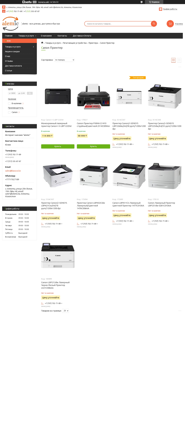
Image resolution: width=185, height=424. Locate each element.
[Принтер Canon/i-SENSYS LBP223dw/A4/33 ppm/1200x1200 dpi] (164, 96)
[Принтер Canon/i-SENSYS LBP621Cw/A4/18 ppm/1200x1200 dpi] (57, 176)
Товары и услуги (26, 36)
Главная (8, 36)
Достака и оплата (13, 66)
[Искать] (154, 24)
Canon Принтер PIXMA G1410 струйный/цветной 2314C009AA (93, 124)
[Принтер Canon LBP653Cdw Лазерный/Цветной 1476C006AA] (93, 176)
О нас (7, 56)
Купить (57, 146)
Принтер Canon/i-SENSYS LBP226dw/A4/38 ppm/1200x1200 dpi (129, 126)
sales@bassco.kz (13, 171)
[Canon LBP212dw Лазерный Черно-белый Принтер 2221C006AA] (57, 255)
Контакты (62, 36)
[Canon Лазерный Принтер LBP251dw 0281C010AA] (164, 176)
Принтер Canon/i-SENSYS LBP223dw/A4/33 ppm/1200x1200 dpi (164, 126)
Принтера (93, 43)
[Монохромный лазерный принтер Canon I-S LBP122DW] (57, 96)
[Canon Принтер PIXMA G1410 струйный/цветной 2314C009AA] (93, 96)
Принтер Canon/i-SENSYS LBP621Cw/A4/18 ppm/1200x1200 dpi (54, 206)
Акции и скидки (12, 51)
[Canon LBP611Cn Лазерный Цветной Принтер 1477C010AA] (129, 176)
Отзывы (9, 61)
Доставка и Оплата (82, 36)
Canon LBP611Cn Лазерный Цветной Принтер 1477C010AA (128, 204)
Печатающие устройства (75, 43)
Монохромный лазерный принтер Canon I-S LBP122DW (56, 124)
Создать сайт (43, 2)
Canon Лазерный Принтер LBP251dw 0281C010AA (161, 204)
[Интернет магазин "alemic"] (10, 23)
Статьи (8, 70)
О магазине (46, 36)
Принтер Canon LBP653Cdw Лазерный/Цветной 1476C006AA (91, 206)
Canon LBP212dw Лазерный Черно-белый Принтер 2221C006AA (55, 285)
